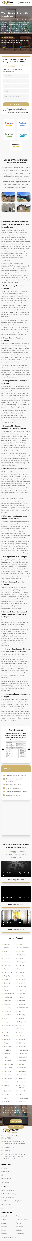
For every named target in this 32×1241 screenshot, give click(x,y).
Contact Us (5, 1182)
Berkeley (21, 958)
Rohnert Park (22, 1053)
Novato (6, 1029)
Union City (21, 1094)
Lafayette (21, 1000)
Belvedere (21, 955)
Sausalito (7, 1082)
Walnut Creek (23, 1098)
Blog (2, 1175)
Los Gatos (7, 1011)
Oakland (21, 1029)
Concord (21, 969)
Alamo (20, 944)
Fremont (6, 990)
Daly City (7, 976)
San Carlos (22, 1060)
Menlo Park (7, 1015)
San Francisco (8, 1064)
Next (29, 749)
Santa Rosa (8, 1078)
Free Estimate (16, 1121)
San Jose (21, 1064)
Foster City (22, 986)
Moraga (6, 1022)
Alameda (7, 944)
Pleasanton (22, 1046)
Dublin (6, 979)
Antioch (6, 951)
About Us (4, 1168)
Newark (21, 1025)
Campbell (7, 965)
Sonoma (6, 1085)
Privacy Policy (6, 1178)
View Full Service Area (8, 1237)
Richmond (7, 1053)
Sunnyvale (21, 1091)
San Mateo (22, 1068)
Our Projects (5, 1171)
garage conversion (7, 1208)
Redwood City (23, 1050)
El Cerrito (7, 983)
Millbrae (6, 1018)
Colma (6, 969)
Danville (21, 976)
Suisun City (7, 1091)
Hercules (21, 997)
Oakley (6, 1032)
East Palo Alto (23, 979)
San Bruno (7, 1060)
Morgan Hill (22, 1022)
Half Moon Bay (9, 993)
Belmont (6, 955)
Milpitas (21, 1018)
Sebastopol (22, 1082)
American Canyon (24, 948)
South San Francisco (21, 1086)
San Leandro (8, 1068)
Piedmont (21, 1039)
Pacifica (6, 1036)
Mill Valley (21, 1015)
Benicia (6, 958)
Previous (3, 749)
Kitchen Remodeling (8, 1190)
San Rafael (22, 1071)
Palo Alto (21, 1036)
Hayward (21, 993)
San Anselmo (22, 1057)
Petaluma (7, 1039)
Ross (5, 1057)
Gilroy (20, 990)
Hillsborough (8, 1000)
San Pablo (7, 1071)
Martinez (21, 1011)
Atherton (21, 951)
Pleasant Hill (8, 1046)
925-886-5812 (24, 3)
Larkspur (7, 1004)
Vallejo (6, 1098)
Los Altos (7, 1008)
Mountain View (9, 1025)
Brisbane (7, 962)
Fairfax (6, 986)
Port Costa (7, 1050)
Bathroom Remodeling (8, 1194)
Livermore (21, 1004)
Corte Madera (8, 972)
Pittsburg (21, 1043)
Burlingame (22, 962)
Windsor (7, 1101)
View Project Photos (16, 880)
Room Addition (6, 1204)
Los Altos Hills (23, 1008)
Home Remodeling (7, 1197)
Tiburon (6, 1094)
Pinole (6, 1043)
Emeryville (21, 983)
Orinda (20, 1032)
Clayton (21, 965)
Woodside (21, 1101)
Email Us (7, 1151)
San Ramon (8, 1075)
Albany (6, 948)
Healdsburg (8, 997)
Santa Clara (22, 1075)
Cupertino (21, 972)
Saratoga (21, 1078)
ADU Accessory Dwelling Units (11, 1201)
